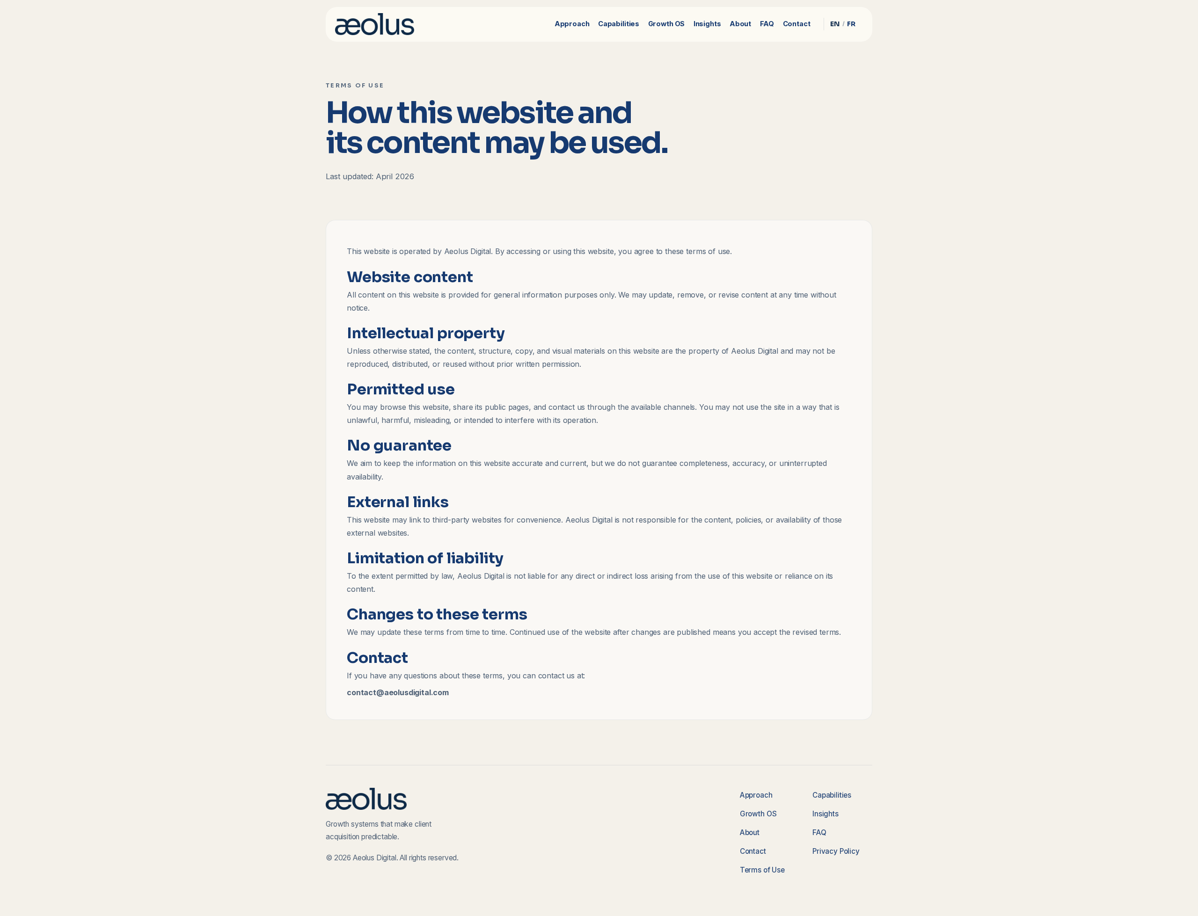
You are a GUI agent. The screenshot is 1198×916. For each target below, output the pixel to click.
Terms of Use (762, 869)
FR (851, 24)
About (740, 24)
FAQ (767, 24)
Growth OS (666, 24)
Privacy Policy (836, 851)
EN (835, 24)
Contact (797, 24)
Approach (572, 24)
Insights (707, 24)
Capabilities (618, 24)
